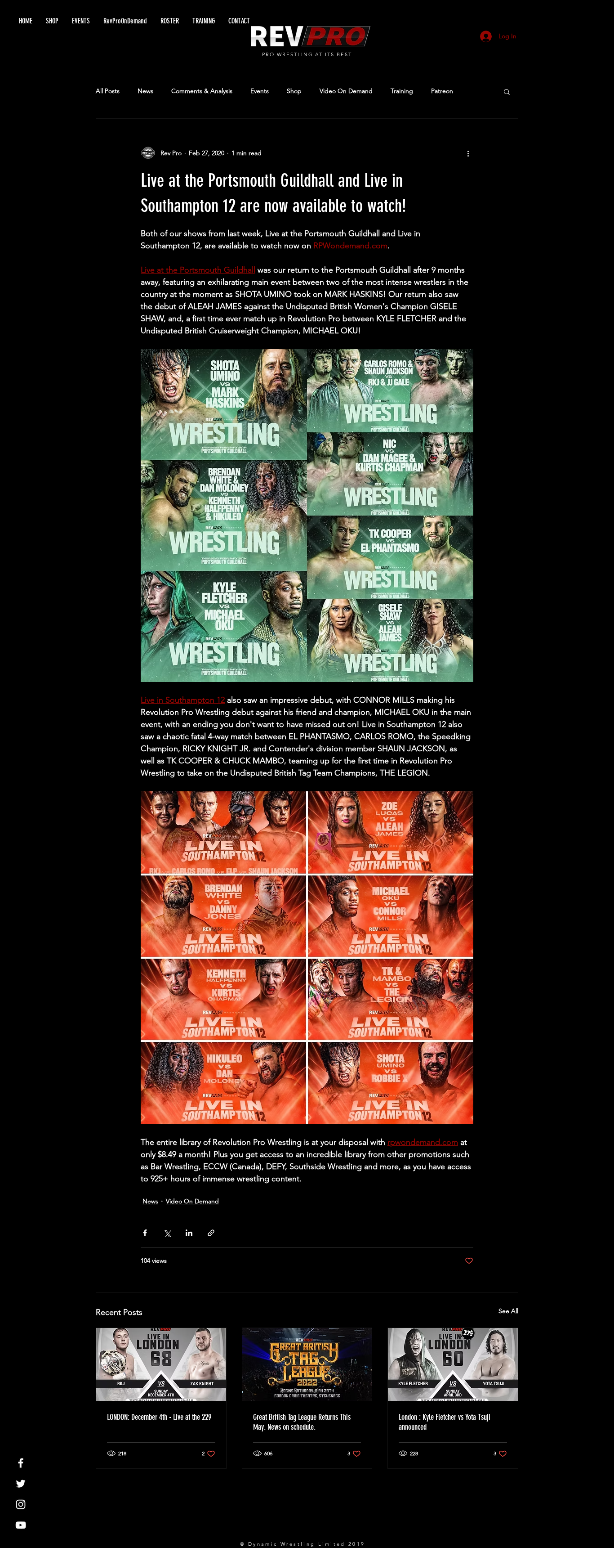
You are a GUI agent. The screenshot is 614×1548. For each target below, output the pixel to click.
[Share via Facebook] (145, 1233)
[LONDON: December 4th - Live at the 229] (161, 1364)
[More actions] (468, 153)
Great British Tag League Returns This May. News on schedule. (302, 1422)
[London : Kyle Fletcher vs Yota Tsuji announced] (453, 1364)
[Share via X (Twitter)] (167, 1233)
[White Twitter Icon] (20, 1483)
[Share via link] (211, 1233)
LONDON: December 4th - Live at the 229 (159, 1417)
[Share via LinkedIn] (189, 1233)
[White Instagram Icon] (20, 1504)
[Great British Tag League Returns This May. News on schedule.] (307, 1364)
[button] (507, 91)
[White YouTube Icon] (20, 1525)
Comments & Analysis (201, 91)
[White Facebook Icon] (20, 1463)
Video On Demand (346, 91)
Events (259, 91)
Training (402, 91)
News (145, 91)
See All (508, 1311)
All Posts (108, 91)
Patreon (442, 91)
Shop (294, 91)
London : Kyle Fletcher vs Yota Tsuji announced (444, 1422)
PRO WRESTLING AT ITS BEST (307, 54)
